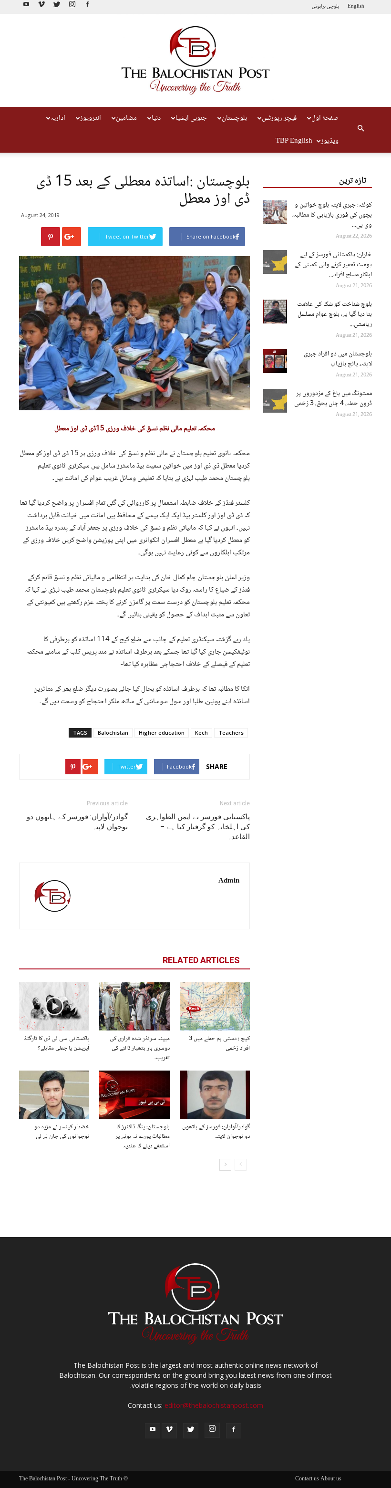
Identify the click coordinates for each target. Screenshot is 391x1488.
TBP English (294, 141)
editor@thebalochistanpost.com (214, 1405)
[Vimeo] (41, 7)
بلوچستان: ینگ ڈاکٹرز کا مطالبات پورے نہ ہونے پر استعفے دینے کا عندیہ (142, 1136)
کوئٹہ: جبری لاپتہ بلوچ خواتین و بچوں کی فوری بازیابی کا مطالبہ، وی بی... (332, 215)
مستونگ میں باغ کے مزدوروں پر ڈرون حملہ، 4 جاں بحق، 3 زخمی (333, 398)
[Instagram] (72, 7)
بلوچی (333, 6)
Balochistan (113, 732)
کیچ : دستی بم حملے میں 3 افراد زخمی (219, 1043)
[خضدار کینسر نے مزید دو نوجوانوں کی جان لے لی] (54, 1095)
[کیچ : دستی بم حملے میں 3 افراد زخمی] (215, 1006)
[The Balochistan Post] (195, 60)
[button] (360, 129)
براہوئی (319, 6)
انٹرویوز (90, 118)
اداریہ (58, 118)
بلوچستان (234, 118)
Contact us (307, 1479)
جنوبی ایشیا (191, 118)
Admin (228, 881)
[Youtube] (26, 7)
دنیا (156, 118)
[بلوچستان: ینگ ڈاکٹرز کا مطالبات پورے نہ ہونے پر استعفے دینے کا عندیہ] (134, 1095)
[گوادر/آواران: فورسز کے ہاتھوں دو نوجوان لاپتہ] (215, 1095)
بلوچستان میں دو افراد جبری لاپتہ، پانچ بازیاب (338, 359)
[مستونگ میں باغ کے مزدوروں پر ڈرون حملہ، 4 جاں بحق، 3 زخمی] (275, 401)
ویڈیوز (330, 141)
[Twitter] (57, 7)
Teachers (231, 732)
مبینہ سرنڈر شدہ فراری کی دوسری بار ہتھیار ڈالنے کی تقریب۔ (140, 1048)
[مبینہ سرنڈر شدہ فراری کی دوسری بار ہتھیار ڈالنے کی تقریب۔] (134, 1006)
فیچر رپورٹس (279, 118)
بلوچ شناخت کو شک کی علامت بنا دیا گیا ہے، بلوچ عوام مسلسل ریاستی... (334, 314)
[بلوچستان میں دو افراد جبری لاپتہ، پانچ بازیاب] (275, 361)
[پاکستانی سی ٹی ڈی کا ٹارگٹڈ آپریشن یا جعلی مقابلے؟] (54, 1006)
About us (330, 1479)
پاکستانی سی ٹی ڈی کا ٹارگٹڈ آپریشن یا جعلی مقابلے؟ (56, 1043)
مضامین (126, 118)
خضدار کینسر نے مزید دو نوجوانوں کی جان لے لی (61, 1132)
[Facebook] (87, 7)
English (356, 6)
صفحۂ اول (325, 118)
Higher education (162, 732)
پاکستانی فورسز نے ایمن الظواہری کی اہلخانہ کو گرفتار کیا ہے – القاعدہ (198, 826)
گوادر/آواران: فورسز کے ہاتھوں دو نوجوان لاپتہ (77, 821)
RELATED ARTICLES (201, 960)
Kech (201, 732)
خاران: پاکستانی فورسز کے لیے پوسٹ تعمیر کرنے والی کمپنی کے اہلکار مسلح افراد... (333, 265)
